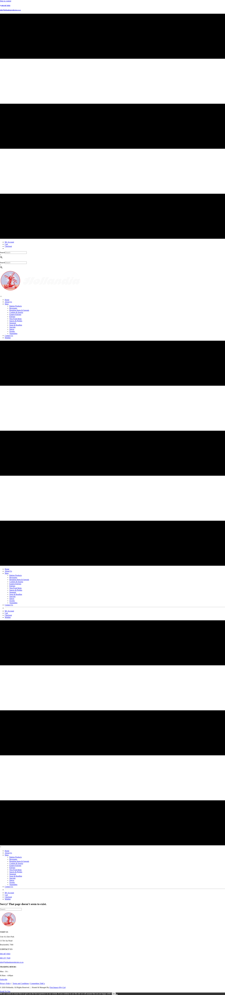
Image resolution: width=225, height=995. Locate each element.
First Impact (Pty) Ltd (58, 987)
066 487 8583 (5, 954)
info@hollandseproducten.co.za (11, 962)
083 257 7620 (5, 958)
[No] (117, 994)
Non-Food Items (15, 319)
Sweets (12, 331)
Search (2, 252)
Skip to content (5, 1)
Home (7, 300)
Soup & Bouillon (15, 325)
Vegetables (13, 333)
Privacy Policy (5, 983)
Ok (114, 994)
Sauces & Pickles (15, 321)
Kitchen (12, 317)
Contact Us (9, 336)
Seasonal (12, 323)
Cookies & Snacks (16, 312)
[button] (3, 979)
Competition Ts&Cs (37, 983)
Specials (12, 327)
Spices (11, 329)
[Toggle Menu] (1, 296)
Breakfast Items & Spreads (19, 310)
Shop (7, 304)
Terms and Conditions (21, 983)
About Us (8, 302)
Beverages (13, 308)
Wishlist (8, 338)
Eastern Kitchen (15, 314)
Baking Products (15, 306)
